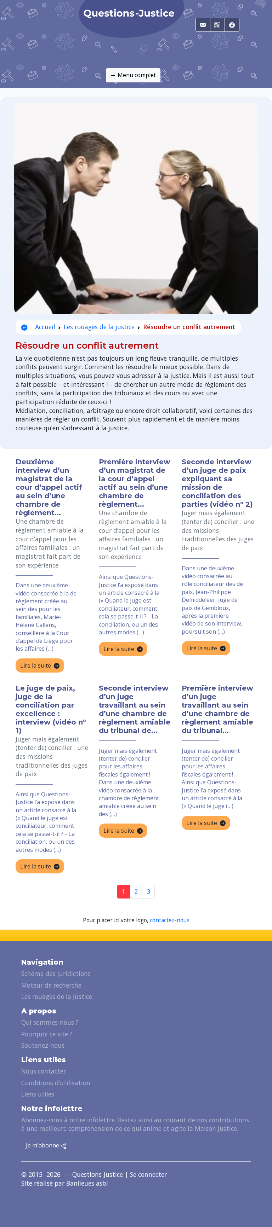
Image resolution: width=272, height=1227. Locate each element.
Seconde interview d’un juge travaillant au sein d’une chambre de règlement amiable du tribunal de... (134, 709)
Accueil (44, 326)
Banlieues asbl (87, 1183)
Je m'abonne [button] (43, 1145)
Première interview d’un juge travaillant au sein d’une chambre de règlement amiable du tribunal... (217, 709)
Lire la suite (35, 665)
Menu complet (136, 75)
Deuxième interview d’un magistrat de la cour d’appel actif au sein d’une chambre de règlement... (49, 487)
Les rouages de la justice (99, 326)
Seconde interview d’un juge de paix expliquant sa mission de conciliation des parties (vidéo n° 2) (217, 483)
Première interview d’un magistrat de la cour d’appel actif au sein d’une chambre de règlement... (134, 483)
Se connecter (148, 1174)
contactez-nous (169, 920)
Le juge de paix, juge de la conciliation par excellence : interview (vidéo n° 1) (51, 709)
